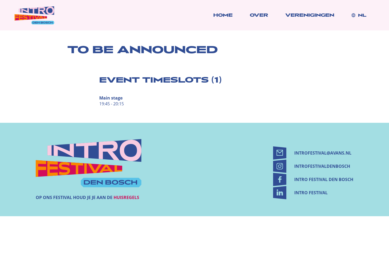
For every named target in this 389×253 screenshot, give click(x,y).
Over (259, 15)
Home (223, 15)
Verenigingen (309, 15)
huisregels (126, 197)
